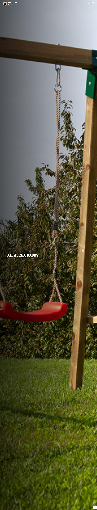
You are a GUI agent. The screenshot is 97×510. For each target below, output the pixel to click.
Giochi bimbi (12, 252)
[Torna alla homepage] (10, 3)
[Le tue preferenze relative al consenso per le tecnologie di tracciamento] (95, 508)
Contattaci (86, 3)
